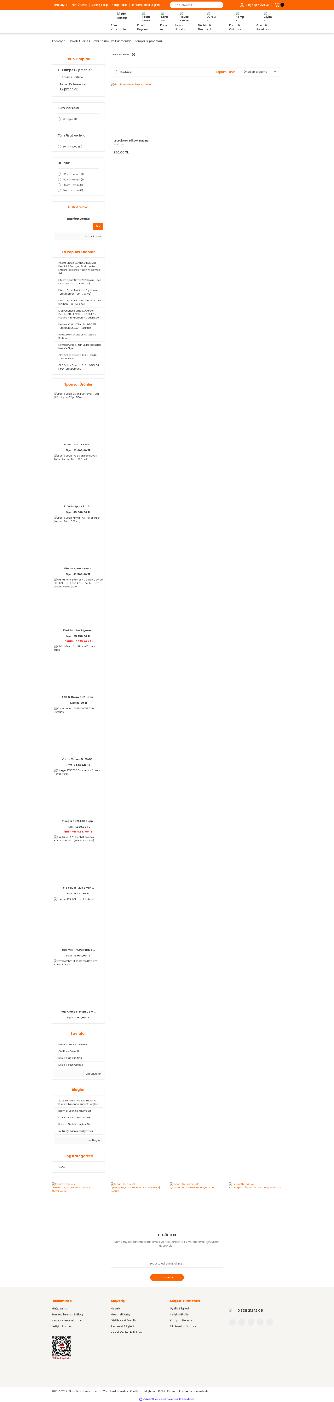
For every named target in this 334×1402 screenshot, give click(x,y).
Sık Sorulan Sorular (183, 1326)
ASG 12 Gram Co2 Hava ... (78, 697)
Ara (98, 226)
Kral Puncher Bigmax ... (78, 630)
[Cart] (277, 5)
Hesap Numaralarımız (67, 1320)
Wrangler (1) (70, 119)
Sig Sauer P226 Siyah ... (78, 888)
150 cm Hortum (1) (73, 179)
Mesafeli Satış (120, 1314)
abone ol (167, 1277)
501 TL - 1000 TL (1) (73, 146)
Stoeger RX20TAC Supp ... (78, 821)
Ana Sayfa (60, 5)
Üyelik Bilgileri (179, 1308)
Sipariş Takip (99, 5)
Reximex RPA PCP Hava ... (78, 950)
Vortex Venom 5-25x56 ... (78, 759)
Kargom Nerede (181, 1320)
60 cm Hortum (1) (73, 190)
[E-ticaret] (166, 1399)
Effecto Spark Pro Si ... (78, 506)
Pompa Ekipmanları (148, 41)
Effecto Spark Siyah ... (78, 444)
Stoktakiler (126, 72)
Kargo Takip (120, 5)
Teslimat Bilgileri (122, 1326)
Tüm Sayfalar (92, 1073)
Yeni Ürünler (79, 5)
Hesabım (117, 1308)
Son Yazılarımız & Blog (67, 1314)
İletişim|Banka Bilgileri (146, 5)
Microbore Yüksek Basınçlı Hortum (131, 142)
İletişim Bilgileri (180, 1314)
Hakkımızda (62, 1301)
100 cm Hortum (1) (73, 174)
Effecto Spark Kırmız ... (78, 568)
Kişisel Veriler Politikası (126, 1332)
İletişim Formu (61, 1326)
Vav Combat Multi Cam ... (78, 1012)
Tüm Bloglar (93, 1140)
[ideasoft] (146, 1399)
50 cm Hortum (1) (73, 185)
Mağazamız (60, 1308)
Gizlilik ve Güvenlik (123, 1320)
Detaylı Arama (92, 236)
